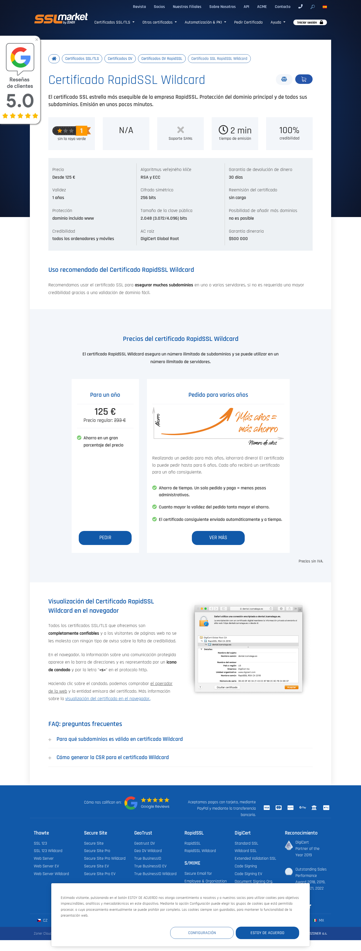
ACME (262, 6)
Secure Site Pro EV (99, 874)
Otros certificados (158, 22)
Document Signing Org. (254, 881)
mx (321, 920)
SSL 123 (40, 843)
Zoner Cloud (43, 933)
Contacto (282, 6)
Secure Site (94, 843)
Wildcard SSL (246, 851)
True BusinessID (147, 858)
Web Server (44, 858)
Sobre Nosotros (222, 6)
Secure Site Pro (97, 851)
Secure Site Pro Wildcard (105, 858)
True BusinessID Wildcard (155, 874)
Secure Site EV (96, 866)
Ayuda (276, 22)
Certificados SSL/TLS (112, 22)
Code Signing (246, 866)
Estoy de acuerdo (267, 933)
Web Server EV (46, 866)
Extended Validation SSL (255, 858)
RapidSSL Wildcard (200, 851)
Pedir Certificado (248, 22)
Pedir (304, 79)
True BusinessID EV (150, 866)
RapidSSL (192, 843)
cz (45, 920)
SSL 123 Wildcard (48, 851)
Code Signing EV (248, 874)
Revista (139, 6)
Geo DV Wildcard (148, 851)
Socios (159, 6)
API (246, 6)
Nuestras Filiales (187, 6)
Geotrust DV (144, 843)
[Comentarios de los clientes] (146, 803)
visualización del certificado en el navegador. (107, 698)
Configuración (202, 933)
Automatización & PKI (204, 22)
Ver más (218, 537)
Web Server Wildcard (51, 874)
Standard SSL (246, 843)
